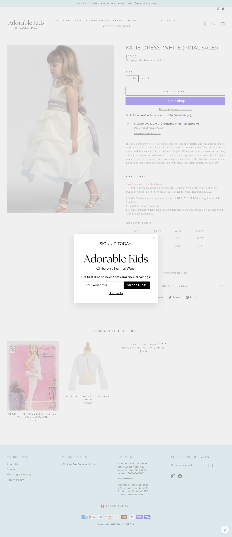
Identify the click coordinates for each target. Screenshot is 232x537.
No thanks (116, 293)
